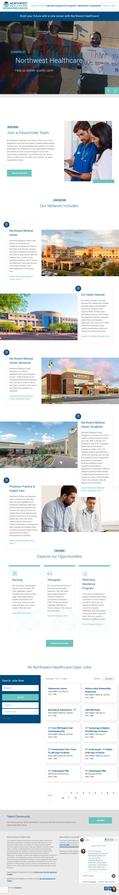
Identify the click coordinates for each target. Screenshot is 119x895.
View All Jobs (109, 6)
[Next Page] (69, 798)
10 (63, 798)
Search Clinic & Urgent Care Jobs (21, 542)
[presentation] (108, 90)
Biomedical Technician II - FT (62, 710)
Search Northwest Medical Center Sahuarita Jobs (21, 397)
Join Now (100, 820)
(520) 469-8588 (64, 845)
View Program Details (92, 624)
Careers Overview (39, 6)
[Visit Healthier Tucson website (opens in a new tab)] (15, 5)
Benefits (82, 6)
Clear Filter (6, 718)
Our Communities (93, 6)
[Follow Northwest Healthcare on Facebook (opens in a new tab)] (106, 888)
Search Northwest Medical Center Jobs (21, 277)
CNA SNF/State (92, 710)
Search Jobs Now (19, 173)
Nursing (50, 6)
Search (20, 697)
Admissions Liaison (57, 688)
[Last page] (75, 798)
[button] (20, 705)
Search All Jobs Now (60, 643)
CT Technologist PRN (58, 771)
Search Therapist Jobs (57, 616)
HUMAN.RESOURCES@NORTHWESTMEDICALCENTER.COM (78, 847)
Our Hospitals (70, 6)
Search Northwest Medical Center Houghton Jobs (92, 489)
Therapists (59, 6)
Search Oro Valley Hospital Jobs (95, 336)
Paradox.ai (18, 887)
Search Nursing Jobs (21, 613)
